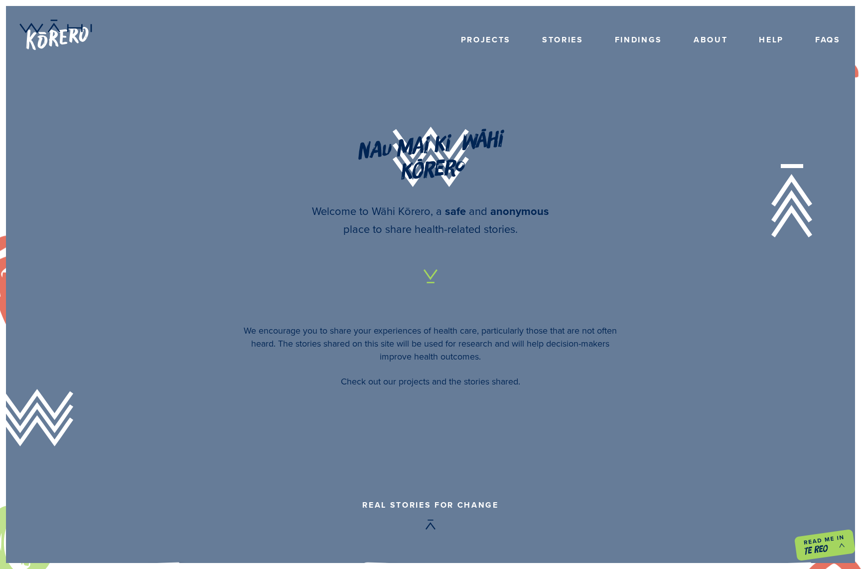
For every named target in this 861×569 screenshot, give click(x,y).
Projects (486, 39)
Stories (562, 39)
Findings (638, 39)
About (710, 39)
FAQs (828, 39)
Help (771, 39)
